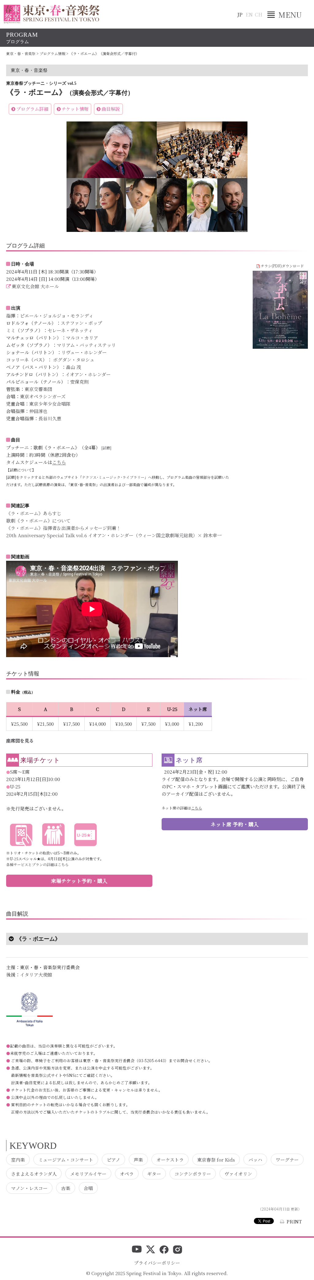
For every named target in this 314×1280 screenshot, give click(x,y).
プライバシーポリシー (157, 1263)
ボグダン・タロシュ (73, 359)
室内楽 (18, 1159)
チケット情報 (75, 109)
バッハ (255, 1159)
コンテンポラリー (192, 1173)
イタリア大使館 (36, 974)
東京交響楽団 (38, 389)
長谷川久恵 (49, 418)
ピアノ (113, 1159)
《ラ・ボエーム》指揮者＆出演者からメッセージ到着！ (63, 528)
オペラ (127, 1173)
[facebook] (164, 1250)
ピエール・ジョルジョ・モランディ (56, 315)
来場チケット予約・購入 (79, 880)
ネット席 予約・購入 (235, 824)
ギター (154, 1173)
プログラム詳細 (32, 109)
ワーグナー (287, 1159)
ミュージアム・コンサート (65, 1159)
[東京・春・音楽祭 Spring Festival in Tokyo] (51, 14)
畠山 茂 (73, 367)
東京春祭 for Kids (216, 1159)
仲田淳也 (38, 411)
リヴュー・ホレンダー (84, 352)
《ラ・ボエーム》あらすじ (33, 513)
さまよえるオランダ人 (34, 1173)
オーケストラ (170, 1159)
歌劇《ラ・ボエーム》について (38, 520)
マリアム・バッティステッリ (86, 345)
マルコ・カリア (82, 337)
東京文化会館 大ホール (35, 286)
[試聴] (106, 447)
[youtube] (137, 1250)
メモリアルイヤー (88, 1173)
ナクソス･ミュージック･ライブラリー (113, 477)
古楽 (65, 1188)
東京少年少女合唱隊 (50, 403)
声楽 (138, 1159)
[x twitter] (150, 1250)
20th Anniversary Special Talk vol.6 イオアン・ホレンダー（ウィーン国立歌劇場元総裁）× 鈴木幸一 (114, 535)
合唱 (88, 1188)
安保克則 (79, 381)
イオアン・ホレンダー (88, 374)
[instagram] (177, 1250)
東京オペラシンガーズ (43, 396)
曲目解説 (110, 109)
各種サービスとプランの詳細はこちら (37, 864)
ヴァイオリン (238, 1173)
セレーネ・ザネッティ (70, 330)
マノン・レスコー (29, 1188)
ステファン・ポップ (81, 323)
